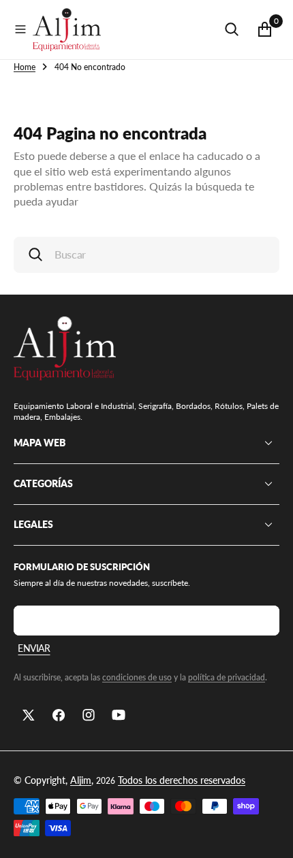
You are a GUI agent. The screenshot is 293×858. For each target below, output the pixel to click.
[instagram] (89, 715)
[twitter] (29, 715)
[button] (20, 29)
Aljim (80, 780)
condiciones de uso (137, 677)
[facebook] (59, 715)
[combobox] (146, 255)
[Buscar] (232, 29)
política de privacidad (226, 677)
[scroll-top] (270, 835)
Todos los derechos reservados (181, 780)
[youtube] (119, 715)
